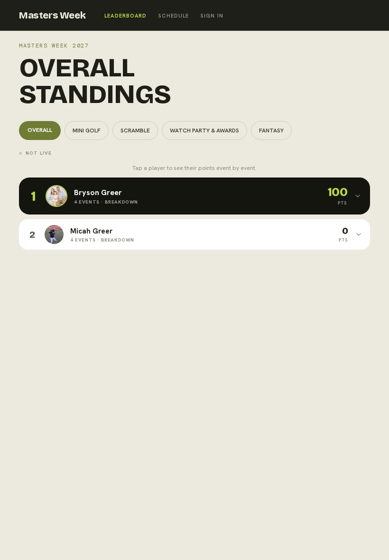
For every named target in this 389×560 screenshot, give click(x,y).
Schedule (173, 15)
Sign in (211, 15)
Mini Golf (87, 130)
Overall (40, 130)
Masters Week (52, 15)
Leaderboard (125, 15)
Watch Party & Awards (204, 130)
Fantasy (271, 130)
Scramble (135, 130)
